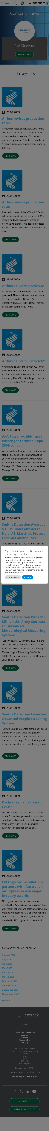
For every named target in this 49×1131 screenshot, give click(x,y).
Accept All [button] (28, 577)
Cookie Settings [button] (12, 577)
